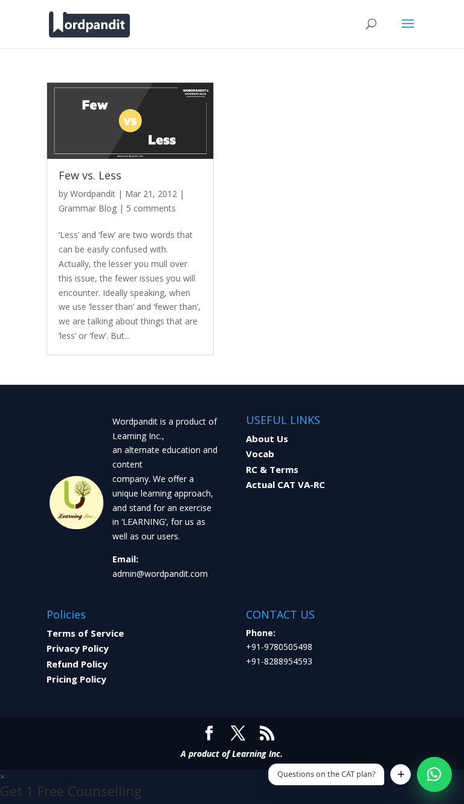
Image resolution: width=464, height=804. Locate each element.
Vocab (260, 454)
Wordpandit (92, 193)
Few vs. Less (90, 175)
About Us (267, 439)
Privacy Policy (78, 648)
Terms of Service (85, 633)
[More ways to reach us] (400, 774)
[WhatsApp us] (434, 774)
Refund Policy (77, 664)
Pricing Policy (76, 679)
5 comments (151, 208)
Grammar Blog (88, 208)
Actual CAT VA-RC (285, 484)
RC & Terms (272, 469)
